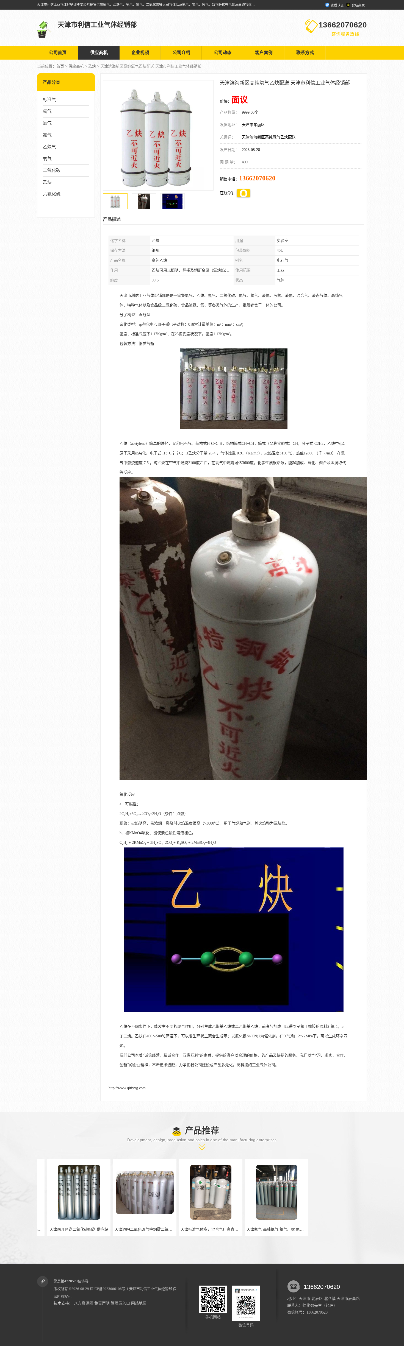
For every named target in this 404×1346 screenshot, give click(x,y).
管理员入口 (120, 1303)
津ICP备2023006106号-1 (109, 1289)
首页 (60, 66)
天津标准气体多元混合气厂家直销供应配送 (141, 1229)
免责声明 (102, 1303)
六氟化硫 (51, 194)
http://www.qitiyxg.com (127, 1088)
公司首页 (58, 52)
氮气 (47, 135)
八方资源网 (83, 1303)
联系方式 (305, 52)
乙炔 (92, 66)
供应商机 (99, 52)
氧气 (47, 158)
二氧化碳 (51, 170)
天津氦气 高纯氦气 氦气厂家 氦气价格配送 (206, 1229)
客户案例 (264, 52)
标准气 (49, 99)
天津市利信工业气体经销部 (150, 1289)
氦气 (47, 123)
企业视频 (140, 52)
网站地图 (138, 1303)
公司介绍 (181, 52)
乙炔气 (49, 146)
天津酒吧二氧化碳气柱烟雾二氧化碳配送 (73, 1229)
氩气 (47, 111)
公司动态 (222, 52)
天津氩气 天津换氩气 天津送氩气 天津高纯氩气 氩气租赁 (284, 1229)
